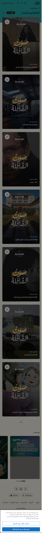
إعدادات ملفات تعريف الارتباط (21, 524)
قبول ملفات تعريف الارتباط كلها (21, 529)
